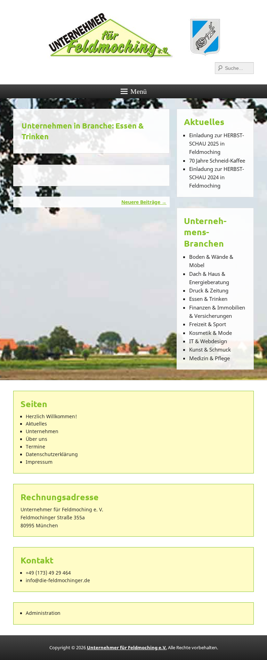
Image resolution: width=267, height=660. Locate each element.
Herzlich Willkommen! (51, 416)
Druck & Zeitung (208, 290)
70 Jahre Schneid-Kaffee (217, 160)
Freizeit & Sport (207, 324)
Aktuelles (36, 424)
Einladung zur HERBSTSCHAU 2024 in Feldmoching (216, 177)
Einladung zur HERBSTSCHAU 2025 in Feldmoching (216, 144)
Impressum (39, 462)
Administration (43, 613)
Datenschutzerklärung (52, 454)
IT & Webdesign (208, 341)
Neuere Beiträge (144, 202)
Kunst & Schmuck (210, 349)
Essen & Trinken (208, 298)
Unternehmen (42, 431)
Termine (35, 447)
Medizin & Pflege (209, 358)
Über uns (36, 439)
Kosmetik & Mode (210, 332)
